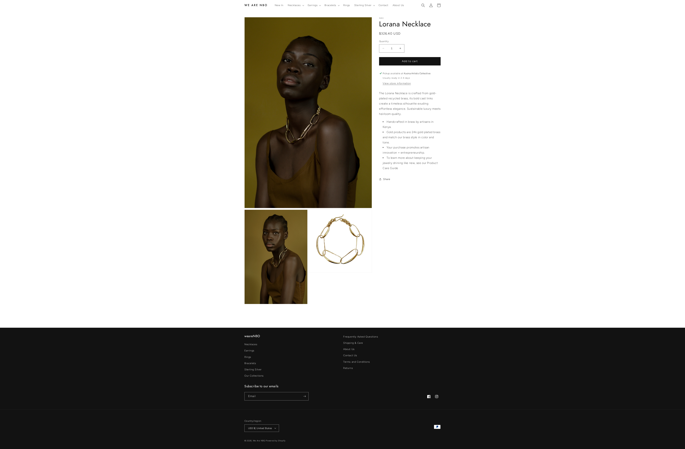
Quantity (384, 41)
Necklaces (250, 344)
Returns (348, 368)
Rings (247, 357)
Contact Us (350, 355)
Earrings (249, 350)
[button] (295, 5)
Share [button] (386, 179)
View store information (397, 83)
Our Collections (254, 375)
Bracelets (250, 363)
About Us (349, 349)
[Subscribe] (304, 396)
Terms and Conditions (356, 361)
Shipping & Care (353, 342)
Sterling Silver (253, 369)
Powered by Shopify (276, 441)
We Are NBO (259, 441)
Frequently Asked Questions (360, 336)
